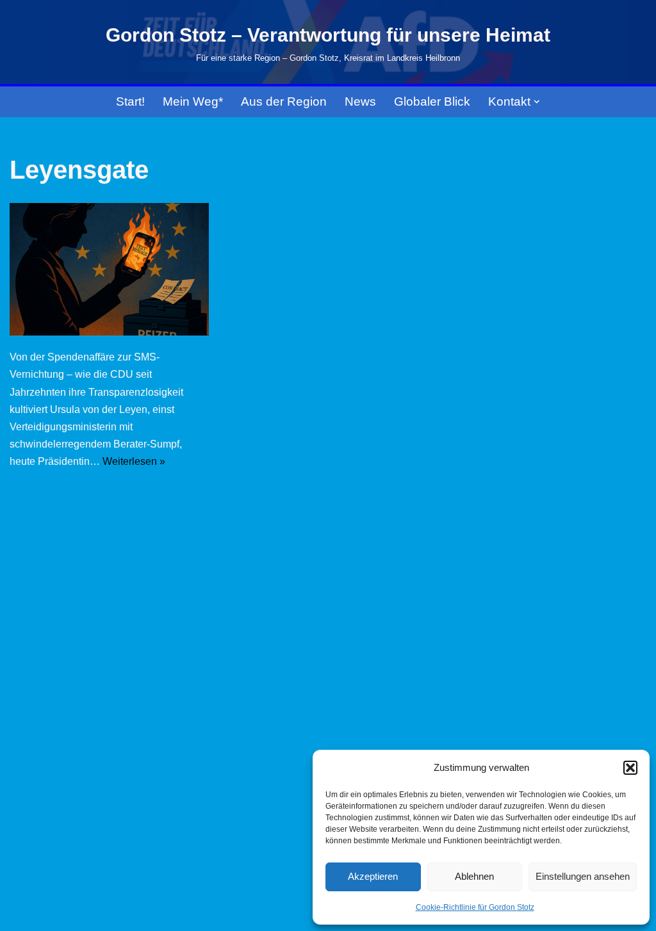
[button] (630, 767)
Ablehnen (474, 876)
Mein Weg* (193, 101)
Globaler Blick (432, 101)
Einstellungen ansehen (583, 876)
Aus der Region (284, 101)
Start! (130, 101)
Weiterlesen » (133, 461)
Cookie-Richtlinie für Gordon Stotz (475, 907)
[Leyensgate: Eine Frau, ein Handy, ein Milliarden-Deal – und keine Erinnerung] (109, 269)
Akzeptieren (373, 876)
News (360, 101)
